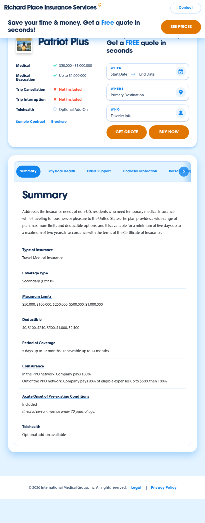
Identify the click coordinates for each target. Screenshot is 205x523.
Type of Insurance (37, 249)
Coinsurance (33, 365)
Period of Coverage (38, 342)
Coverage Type (35, 272)
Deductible (32, 319)
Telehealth (31, 426)
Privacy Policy (163, 488)
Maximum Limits (37, 296)
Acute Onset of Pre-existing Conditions (55, 396)
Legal (136, 488)
